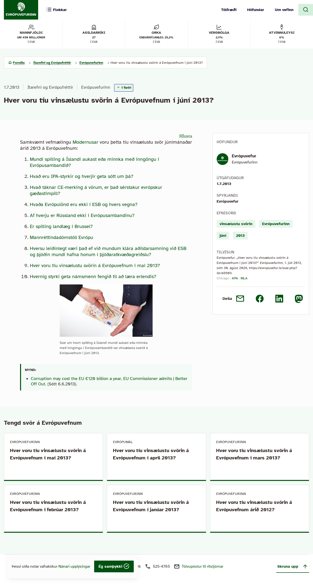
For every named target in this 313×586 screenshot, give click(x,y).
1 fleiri (125, 88)
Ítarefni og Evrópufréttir (50, 87)
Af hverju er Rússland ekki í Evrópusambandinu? (82, 215)
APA (235, 278)
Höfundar (255, 9)
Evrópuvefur (244, 156)
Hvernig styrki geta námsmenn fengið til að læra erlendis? (93, 276)
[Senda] (240, 298)
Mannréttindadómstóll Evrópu (61, 237)
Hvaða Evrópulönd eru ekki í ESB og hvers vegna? (83, 204)
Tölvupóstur (202, 566)
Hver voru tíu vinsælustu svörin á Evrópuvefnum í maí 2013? (95, 265)
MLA (244, 278)
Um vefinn (284, 9)
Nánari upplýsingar (74, 566)
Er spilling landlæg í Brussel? (61, 226)
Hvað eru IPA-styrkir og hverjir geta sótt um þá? (81, 176)
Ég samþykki (111, 566)
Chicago (223, 278)
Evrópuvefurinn (95, 87)
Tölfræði (228, 9)
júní (223, 235)
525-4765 (161, 566)
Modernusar (85, 142)
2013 (240, 235)
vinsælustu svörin (236, 223)
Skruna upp (287, 566)
